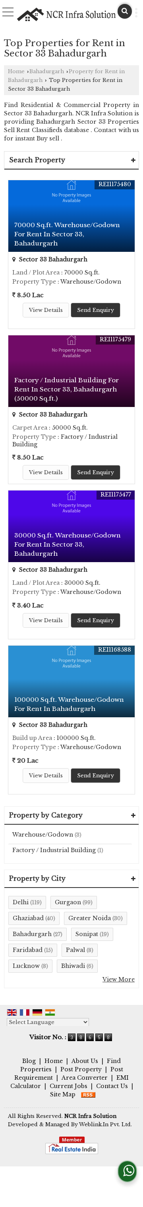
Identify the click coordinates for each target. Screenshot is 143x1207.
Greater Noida (89, 918)
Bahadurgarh (46, 71)
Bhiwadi (73, 965)
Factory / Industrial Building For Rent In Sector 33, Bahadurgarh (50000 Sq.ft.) (66, 389)
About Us (85, 1061)
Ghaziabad (28, 918)
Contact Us (112, 1086)
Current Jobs (68, 1086)
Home (16, 71)
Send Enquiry (95, 310)
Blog (29, 1061)
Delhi (21, 902)
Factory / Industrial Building (54, 850)
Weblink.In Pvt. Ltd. (105, 1124)
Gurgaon (68, 902)
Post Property (81, 1069)
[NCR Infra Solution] (67, 14)
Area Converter (85, 1077)
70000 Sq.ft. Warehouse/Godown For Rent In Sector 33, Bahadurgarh (67, 234)
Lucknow (26, 965)
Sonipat (86, 934)
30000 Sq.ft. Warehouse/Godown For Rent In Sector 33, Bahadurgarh (67, 544)
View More (118, 979)
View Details (46, 310)
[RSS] (88, 1094)
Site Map (62, 1094)
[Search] (125, 11)
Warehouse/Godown (42, 834)
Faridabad (28, 950)
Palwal (75, 950)
